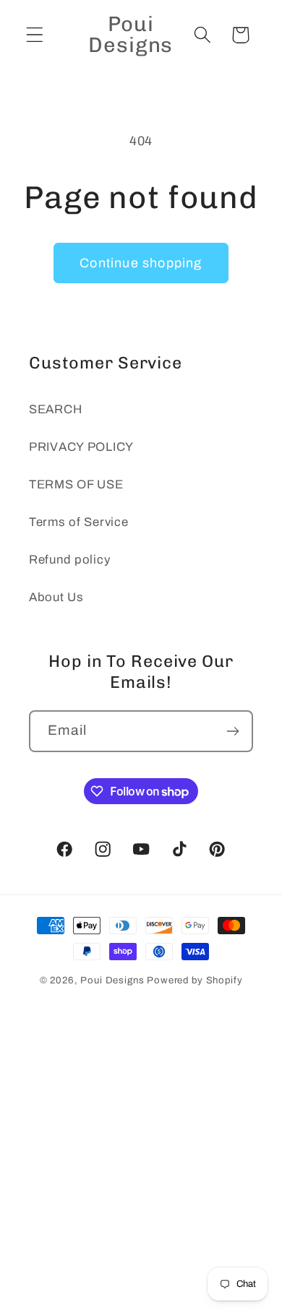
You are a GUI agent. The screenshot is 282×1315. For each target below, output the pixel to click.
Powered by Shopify (194, 980)
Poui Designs (112, 980)
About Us (56, 597)
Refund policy (69, 559)
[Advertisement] (141, 1168)
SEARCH (55, 409)
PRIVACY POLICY (81, 447)
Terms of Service (79, 522)
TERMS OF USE (76, 484)
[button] (35, 35)
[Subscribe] (232, 731)
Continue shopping (141, 263)
